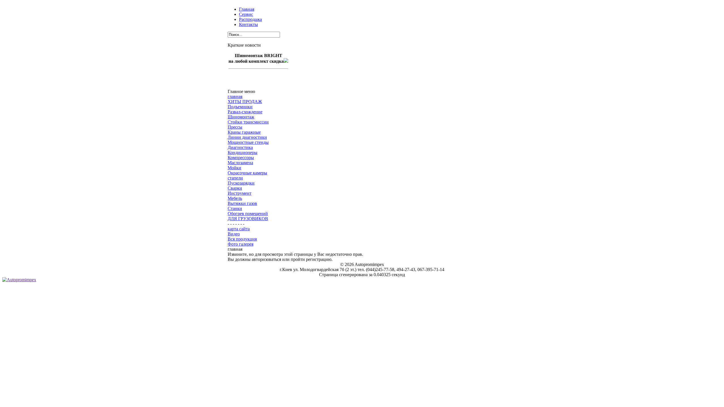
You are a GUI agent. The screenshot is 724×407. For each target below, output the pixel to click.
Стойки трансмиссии (248, 122)
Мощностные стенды (248, 142)
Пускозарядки (241, 183)
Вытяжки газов (242, 203)
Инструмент (239, 193)
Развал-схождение (245, 111)
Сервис (246, 14)
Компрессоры (241, 157)
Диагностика (240, 147)
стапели (235, 178)
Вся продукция (242, 239)
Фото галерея (240, 244)
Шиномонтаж (241, 116)
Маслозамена (240, 162)
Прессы (235, 127)
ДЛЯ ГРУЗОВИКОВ (248, 218)
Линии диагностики (247, 137)
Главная (246, 9)
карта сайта (239, 228)
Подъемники (240, 106)
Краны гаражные (244, 132)
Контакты (248, 24)
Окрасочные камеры (247, 172)
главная (235, 96)
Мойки (234, 167)
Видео (234, 233)
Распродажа (250, 19)
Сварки (235, 188)
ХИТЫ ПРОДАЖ (245, 101)
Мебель (235, 198)
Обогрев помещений (248, 213)
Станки (235, 208)
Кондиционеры (242, 152)
